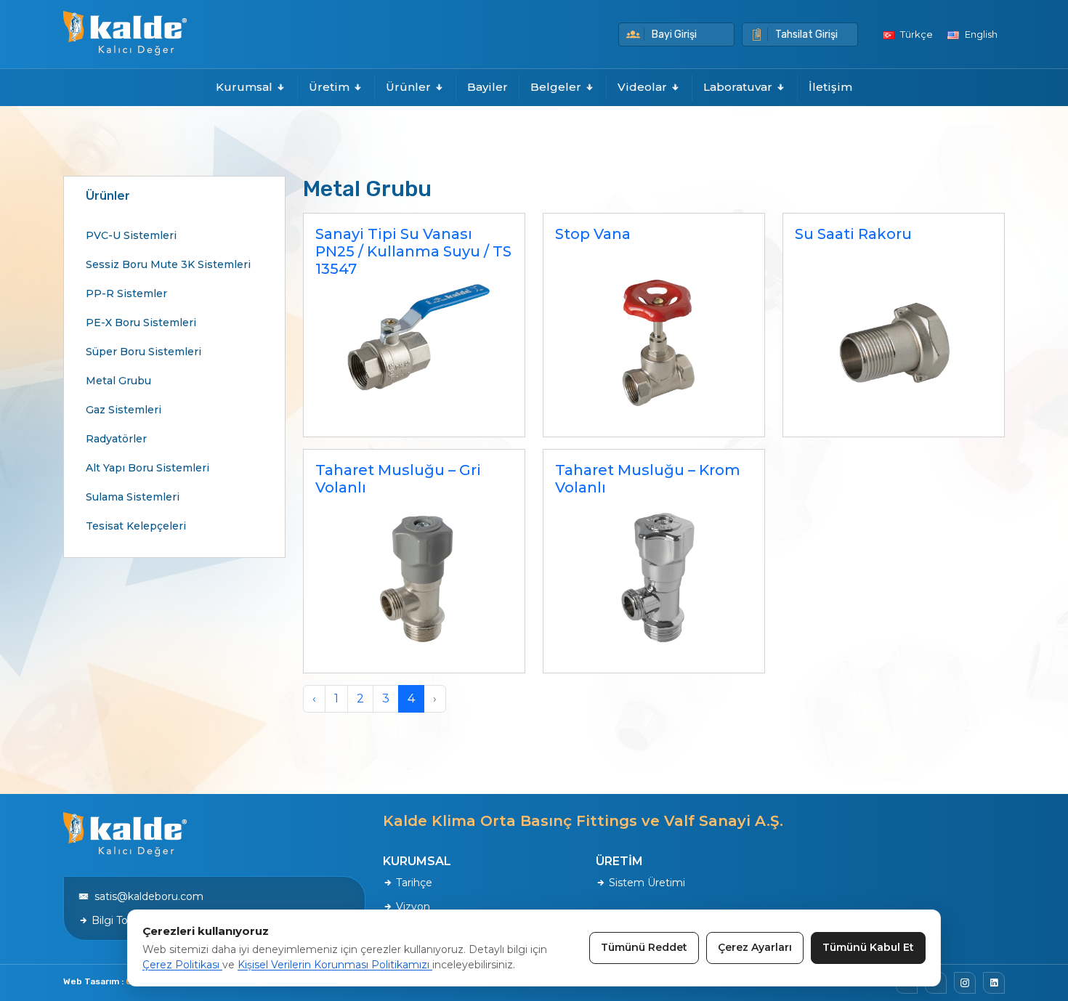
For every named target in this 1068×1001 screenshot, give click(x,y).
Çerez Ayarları (755, 947)
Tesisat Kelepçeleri (136, 525)
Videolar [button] (644, 87)
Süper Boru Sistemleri (143, 351)
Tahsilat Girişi (806, 34)
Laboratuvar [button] (739, 87)
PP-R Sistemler (126, 293)
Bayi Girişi (674, 34)
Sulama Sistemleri (132, 496)
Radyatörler (116, 438)
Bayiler (487, 87)
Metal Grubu (118, 380)
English (980, 34)
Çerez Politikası (182, 964)
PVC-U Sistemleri (131, 235)
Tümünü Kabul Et (868, 947)
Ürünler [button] (410, 87)
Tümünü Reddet (644, 947)
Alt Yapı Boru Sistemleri (147, 467)
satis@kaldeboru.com (146, 896)
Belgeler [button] (557, 87)
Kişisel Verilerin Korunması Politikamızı (335, 964)
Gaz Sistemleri (123, 409)
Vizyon (411, 906)
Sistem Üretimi (645, 882)
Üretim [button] (330, 87)
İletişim (830, 87)
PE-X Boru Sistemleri (141, 322)
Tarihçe (412, 882)
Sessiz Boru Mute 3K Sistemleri (168, 264)
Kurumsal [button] (245, 87)
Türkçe (915, 34)
